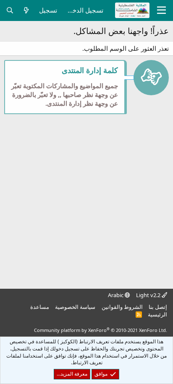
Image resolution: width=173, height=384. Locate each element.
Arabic (116, 295)
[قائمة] (161, 10)
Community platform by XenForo (100, 330)
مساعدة (39, 307)
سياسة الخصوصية (75, 307)
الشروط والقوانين (122, 307)
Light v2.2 (149, 295)
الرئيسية (157, 314)
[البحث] (10, 10)
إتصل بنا (158, 307)
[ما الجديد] (26, 10)
